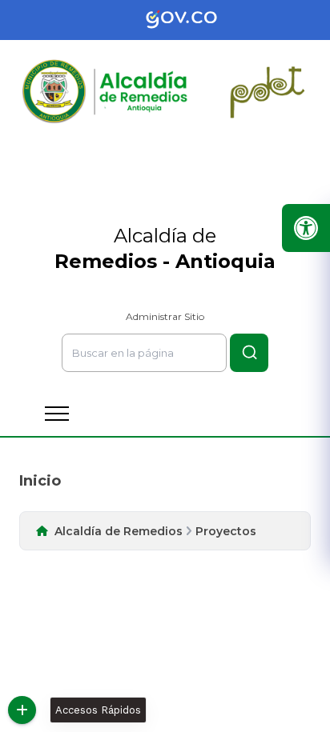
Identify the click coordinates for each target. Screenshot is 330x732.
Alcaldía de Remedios (118, 531)
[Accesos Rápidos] (22, 710)
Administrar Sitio (165, 316)
